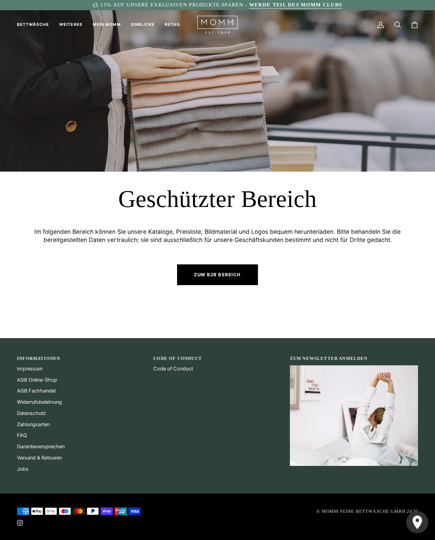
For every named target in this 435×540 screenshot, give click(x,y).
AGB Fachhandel (36, 391)
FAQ (22, 435)
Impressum (30, 369)
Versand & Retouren (39, 458)
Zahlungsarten (33, 424)
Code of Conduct (173, 369)
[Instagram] (20, 523)
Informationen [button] (38, 358)
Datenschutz (31, 413)
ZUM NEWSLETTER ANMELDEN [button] (329, 358)
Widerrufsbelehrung (39, 402)
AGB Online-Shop (37, 380)
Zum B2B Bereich (217, 274)
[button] (35, 24)
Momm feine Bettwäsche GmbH (363, 511)
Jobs (23, 469)
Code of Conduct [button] (177, 358)
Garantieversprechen (41, 446)
